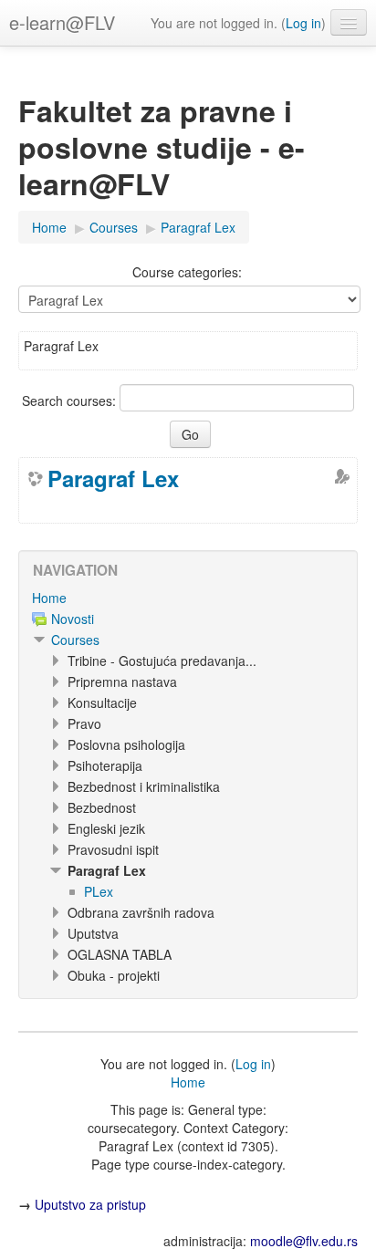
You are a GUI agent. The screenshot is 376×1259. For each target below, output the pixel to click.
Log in (303, 23)
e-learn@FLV (62, 22)
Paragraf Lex (113, 478)
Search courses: (71, 400)
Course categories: (187, 272)
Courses (75, 639)
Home (49, 597)
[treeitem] (188, 597)
